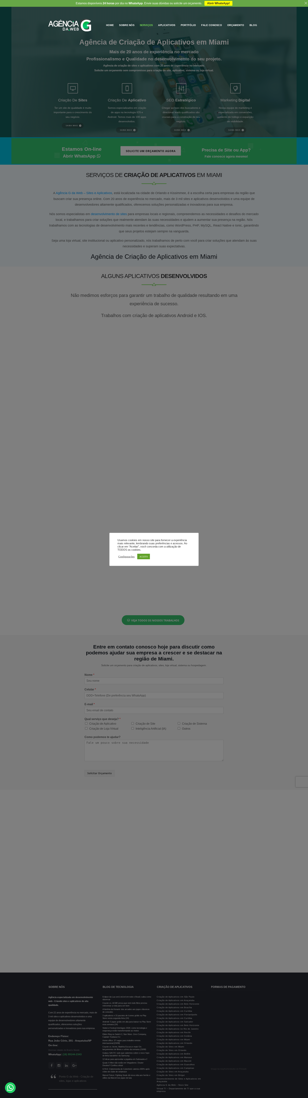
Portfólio (188, 25)
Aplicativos (166, 25)
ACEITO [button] (143, 556)
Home (110, 25)
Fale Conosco (211, 25)
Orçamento (235, 25)
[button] (10, 1087)
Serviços (146, 25)
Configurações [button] (126, 556)
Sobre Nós (126, 25)
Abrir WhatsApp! (218, 3)
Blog (253, 25)
